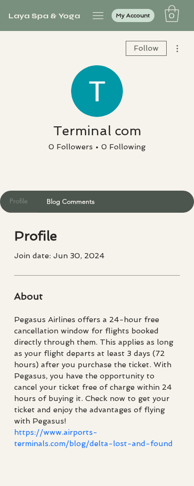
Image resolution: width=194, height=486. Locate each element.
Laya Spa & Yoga (44, 15)
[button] (172, 13)
